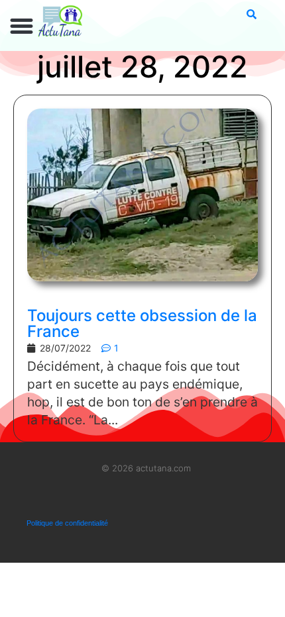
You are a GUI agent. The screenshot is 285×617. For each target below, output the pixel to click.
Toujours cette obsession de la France (142, 323)
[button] (21, 26)
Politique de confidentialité (67, 523)
